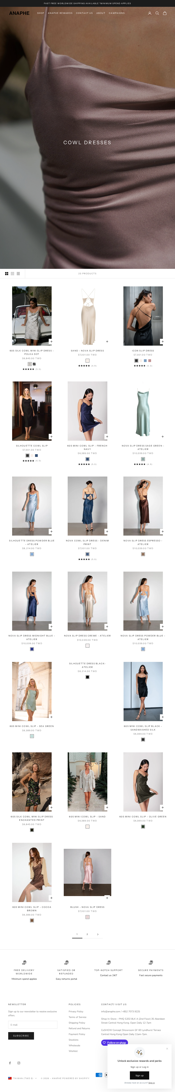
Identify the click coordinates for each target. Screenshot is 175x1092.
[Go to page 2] (98, 934)
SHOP (40, 13)
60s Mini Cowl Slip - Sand (87, 816)
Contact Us (84, 13)
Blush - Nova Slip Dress (87, 907)
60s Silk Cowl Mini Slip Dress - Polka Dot (32, 352)
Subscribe (21, 1035)
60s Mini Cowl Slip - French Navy (87, 447)
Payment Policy (77, 1034)
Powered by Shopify (76, 1078)
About (101, 13)
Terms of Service (77, 1017)
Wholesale (74, 1045)
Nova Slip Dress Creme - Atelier (87, 635)
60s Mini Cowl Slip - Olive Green (143, 816)
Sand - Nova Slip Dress (87, 350)
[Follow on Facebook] (10, 1063)
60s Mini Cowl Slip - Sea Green (32, 726)
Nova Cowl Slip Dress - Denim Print (87, 542)
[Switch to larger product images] (6, 273)
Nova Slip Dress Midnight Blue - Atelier (32, 637)
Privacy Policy (76, 1011)
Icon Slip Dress (143, 350)
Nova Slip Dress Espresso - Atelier (143, 542)
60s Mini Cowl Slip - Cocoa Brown (31, 909)
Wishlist (73, 1051)
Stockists (73, 1039)
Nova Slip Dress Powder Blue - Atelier (143, 637)
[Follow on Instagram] (19, 1063)
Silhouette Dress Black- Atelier (87, 665)
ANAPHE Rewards (60, 13)
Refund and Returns (79, 1028)
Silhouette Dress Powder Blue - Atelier (32, 542)
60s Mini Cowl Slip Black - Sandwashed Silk (143, 728)
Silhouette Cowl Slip (32, 445)
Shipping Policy (77, 1022)
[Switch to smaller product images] (12, 273)
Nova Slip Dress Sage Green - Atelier (143, 447)
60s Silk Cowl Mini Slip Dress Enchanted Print (32, 818)
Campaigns (117, 13)
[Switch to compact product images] (18, 273)
